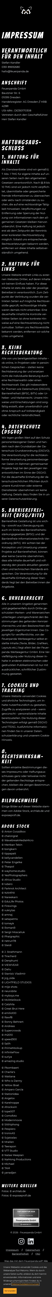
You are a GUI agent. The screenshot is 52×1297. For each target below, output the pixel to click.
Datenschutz (33, 1250)
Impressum (12, 1250)
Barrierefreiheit (20, 1254)
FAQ (37, 1254)
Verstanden (10, 1291)
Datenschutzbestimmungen (25, 1284)
